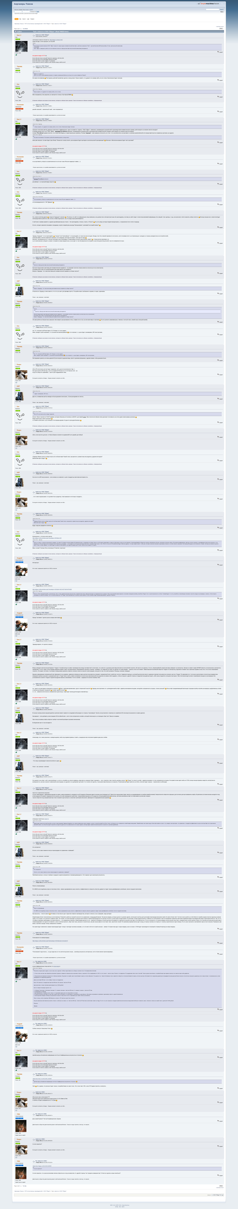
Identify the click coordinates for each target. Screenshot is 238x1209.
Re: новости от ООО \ (41, 1023)
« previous (218, 26)
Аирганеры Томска (23, 4)
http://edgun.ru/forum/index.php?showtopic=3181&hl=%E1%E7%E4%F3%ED (52, 589)
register (31, 9)
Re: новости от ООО (41, 961)
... (21, 28)
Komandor (20, 104)
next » (222, 26)
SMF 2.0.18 (112, 1205)
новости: (46, 819)
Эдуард (19, 66)
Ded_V (19, 35)
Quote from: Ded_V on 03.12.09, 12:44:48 (42, 1078)
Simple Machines (125, 1205)
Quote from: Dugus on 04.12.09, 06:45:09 (42, 1166)
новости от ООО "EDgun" (42, 35)
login (27, 9)
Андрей (19, 558)
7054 (18, 1114)
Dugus (19, 364)
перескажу (56, 966)
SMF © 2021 (118, 1205)
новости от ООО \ (40, 1092)
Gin (18, 84)
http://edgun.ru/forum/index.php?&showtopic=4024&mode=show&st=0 (50, 941)
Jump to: (209, 1195)
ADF (18, 281)
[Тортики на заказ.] (16, 55)
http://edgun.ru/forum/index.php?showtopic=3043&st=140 (47, 538)
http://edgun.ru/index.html (56, 40)
